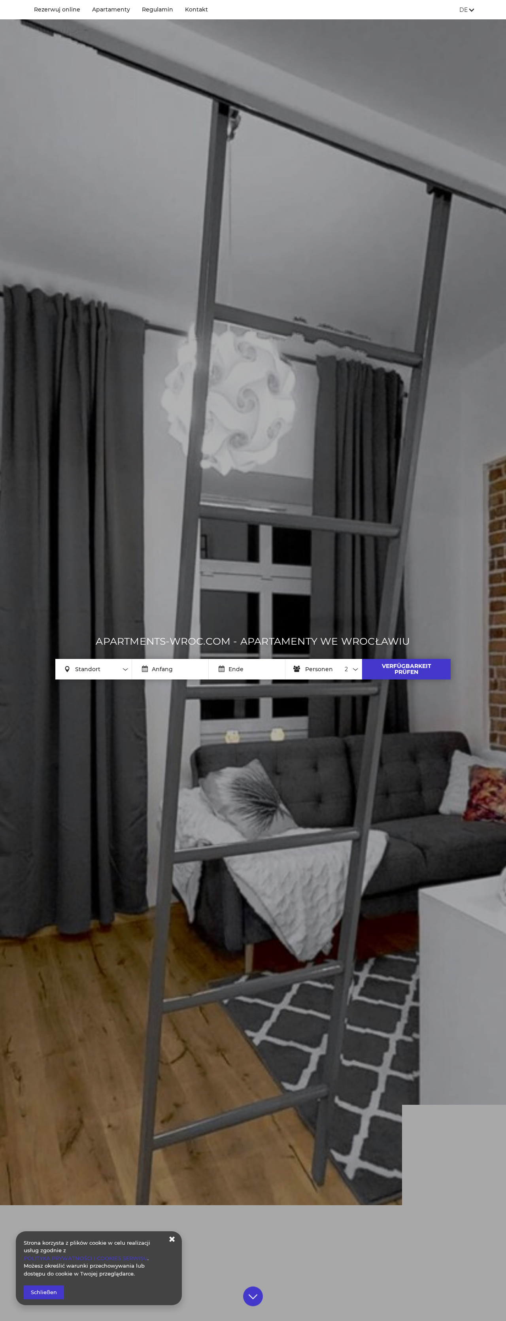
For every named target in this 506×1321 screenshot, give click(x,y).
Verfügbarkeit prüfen (406, 669)
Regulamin (157, 9)
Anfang (162, 669)
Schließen (44, 1292)
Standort (87, 669)
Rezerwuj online (57, 9)
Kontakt (196, 9)
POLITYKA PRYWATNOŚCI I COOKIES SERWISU (85, 1258)
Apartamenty (111, 9)
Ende (236, 669)
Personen (319, 669)
